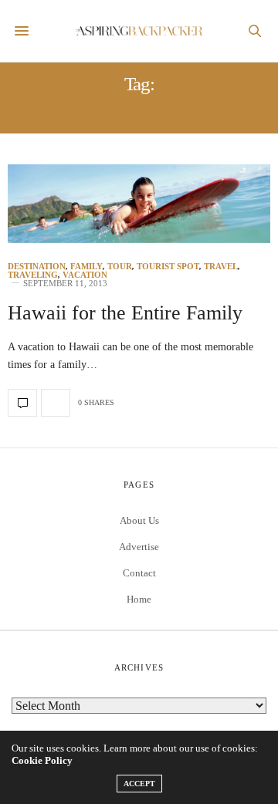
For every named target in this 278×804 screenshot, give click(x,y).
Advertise (139, 546)
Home (139, 599)
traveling (33, 275)
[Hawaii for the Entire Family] (139, 203)
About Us (139, 520)
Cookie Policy (42, 760)
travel (221, 266)
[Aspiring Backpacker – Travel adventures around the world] (139, 31)
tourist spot (168, 266)
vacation (85, 275)
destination (37, 266)
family (86, 266)
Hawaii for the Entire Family (125, 313)
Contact (139, 573)
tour (119, 266)
